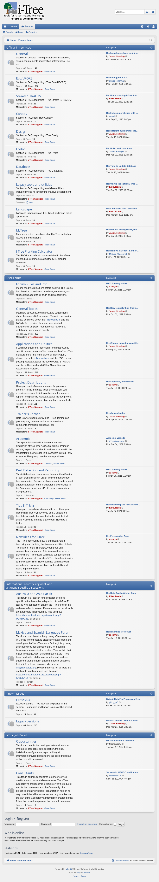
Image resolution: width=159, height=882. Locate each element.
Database (23, 167)
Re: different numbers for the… (122, 131)
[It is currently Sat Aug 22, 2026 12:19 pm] (150, 40)
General (22, 54)
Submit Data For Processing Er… (123, 699)
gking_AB (113, 702)
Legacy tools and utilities (34, 184)
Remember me (106, 824)
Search (9, 32)
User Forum (14, 278)
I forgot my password (87, 824)
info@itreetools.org (26, 667)
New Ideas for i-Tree (30, 537)
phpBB (69, 869)
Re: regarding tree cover (118, 632)
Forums (29, 26)
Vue (31, 202)
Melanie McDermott (118, 254)
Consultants (25, 773)
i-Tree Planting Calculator (34, 251)
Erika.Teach (115, 98)
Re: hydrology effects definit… (122, 53)
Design (21, 131)
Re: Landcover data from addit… (123, 208)
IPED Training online (116, 283)
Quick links (6, 27)
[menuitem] (142, 26)
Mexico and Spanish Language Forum (43, 632)
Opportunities (26, 741)
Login (20, 32)
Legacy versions (27, 721)
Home (13, 26)
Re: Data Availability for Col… (121, 593)
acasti (112, 116)
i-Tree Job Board (16, 735)
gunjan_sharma (116, 81)
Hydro (20, 149)
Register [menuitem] (154, 27)
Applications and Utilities (34, 344)
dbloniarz (48, 463)
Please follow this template (120, 740)
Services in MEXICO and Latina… (123, 772)
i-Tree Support (35, 71)
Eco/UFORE (24, 78)
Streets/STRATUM (28, 96)
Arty (78, 872)
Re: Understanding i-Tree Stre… (122, 95)
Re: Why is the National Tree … (122, 184)
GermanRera (86, 853)
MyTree (21, 230)
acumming (49, 498)
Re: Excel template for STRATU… (123, 504)
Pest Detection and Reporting (37, 470)
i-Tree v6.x (23, 700)
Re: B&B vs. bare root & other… (122, 251)
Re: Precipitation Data (117, 536)
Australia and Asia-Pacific (34, 594)
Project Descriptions (31, 382)
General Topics (27, 309)
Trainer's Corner (28, 414)
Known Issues (15, 693)
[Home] (23, 12)
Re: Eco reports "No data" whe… (123, 720)
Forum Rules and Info (31, 284)
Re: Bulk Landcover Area (119, 148)
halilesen (86, 872)
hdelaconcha (115, 775)
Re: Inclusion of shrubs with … (122, 113)
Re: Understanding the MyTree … (123, 229)
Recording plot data (116, 77)
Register (33, 32)
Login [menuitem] (149, 27)
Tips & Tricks (25, 505)
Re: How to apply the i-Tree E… (122, 308)
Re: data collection (115, 413)
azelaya (113, 286)
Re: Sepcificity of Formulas (120, 381)
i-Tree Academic (116, 441)
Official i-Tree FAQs (18, 47)
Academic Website (115, 438)
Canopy (21, 114)
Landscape (24, 209)
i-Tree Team (49, 71)
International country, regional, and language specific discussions (28, 585)
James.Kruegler (116, 151)
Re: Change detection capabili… (122, 343)
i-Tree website (53, 319)
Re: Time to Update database (121, 166)
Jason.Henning (117, 56)
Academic (23, 439)
